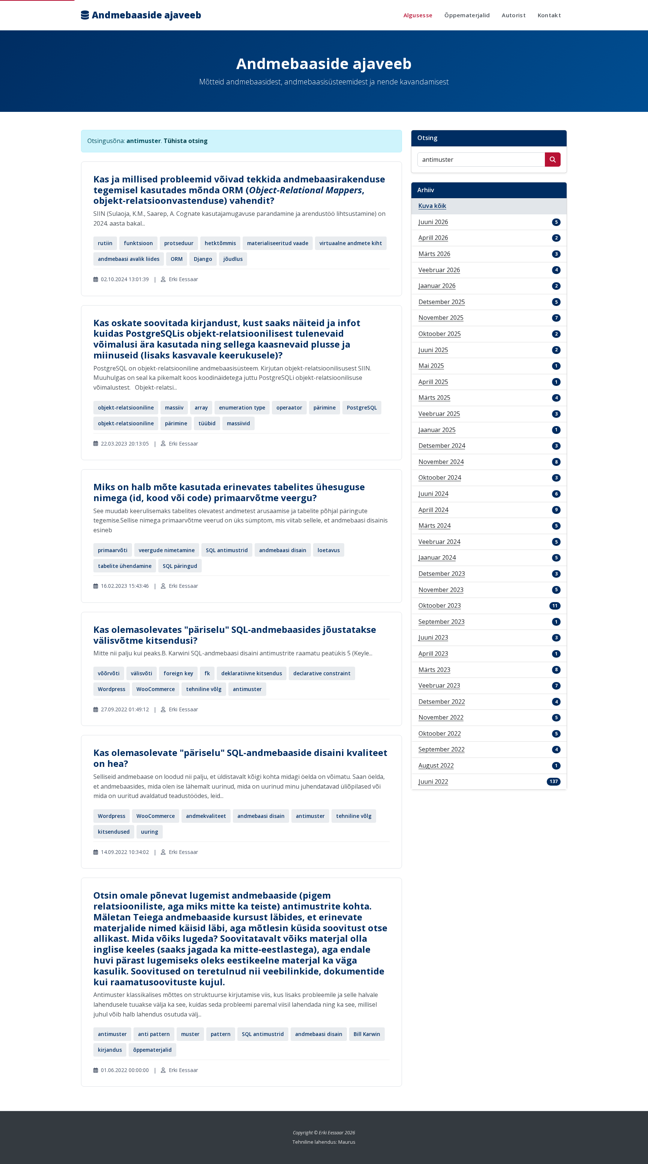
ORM (177, 258)
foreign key (178, 673)
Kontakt (549, 15)
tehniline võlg (204, 689)
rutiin (105, 243)
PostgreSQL (362, 407)
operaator (289, 407)
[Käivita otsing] (553, 159)
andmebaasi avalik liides (128, 258)
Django (203, 258)
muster (190, 1034)
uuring (149, 831)
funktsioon (138, 243)
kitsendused (114, 831)
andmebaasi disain (282, 550)
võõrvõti (109, 673)
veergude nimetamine (167, 550)
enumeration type (242, 407)
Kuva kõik (432, 206)
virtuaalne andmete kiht (351, 243)
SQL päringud (180, 565)
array (201, 407)
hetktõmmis (220, 243)
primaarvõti (113, 550)
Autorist (513, 15)
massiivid (238, 423)
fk (207, 673)
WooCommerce (155, 689)
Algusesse (418, 15)
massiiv (174, 407)
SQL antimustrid (227, 550)
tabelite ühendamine (125, 565)
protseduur (179, 243)
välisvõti (141, 673)
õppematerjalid (152, 1049)
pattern (221, 1034)
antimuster (247, 689)
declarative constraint (322, 673)
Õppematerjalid (467, 15)
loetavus (329, 550)
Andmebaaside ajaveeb (146, 15)
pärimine (325, 407)
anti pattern (154, 1034)
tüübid (207, 423)
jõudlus (233, 258)
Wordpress (111, 689)
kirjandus (110, 1049)
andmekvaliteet (206, 815)
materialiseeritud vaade (277, 243)
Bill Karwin (367, 1034)
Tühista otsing (186, 141)
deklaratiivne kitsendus (251, 673)
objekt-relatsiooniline (126, 407)
